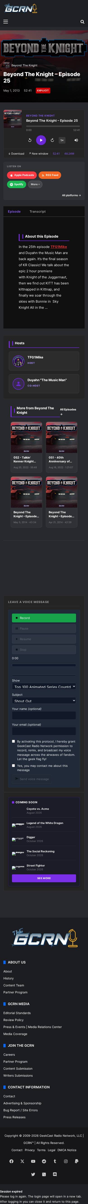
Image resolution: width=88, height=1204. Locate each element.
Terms (41, 1150)
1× (62, 140)
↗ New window (38, 153)
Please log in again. (13, 1196)
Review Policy (13, 1020)
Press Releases (14, 1117)
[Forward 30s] (52, 140)
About (7, 971)
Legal (51, 1150)
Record (25, 618)
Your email (26, 724)
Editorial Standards (17, 1013)
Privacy (30, 1150)
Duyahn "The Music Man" (47, 380)
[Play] (41, 140)
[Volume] (76, 140)
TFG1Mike (59, 247)
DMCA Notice (67, 1150)
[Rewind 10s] (29, 140)
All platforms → (71, 195)
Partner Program (15, 992)
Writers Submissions (18, 1075)
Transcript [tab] (38, 211)
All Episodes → (68, 412)
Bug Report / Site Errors (20, 1110)
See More (44, 878)
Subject (17, 694)
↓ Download (16, 153)
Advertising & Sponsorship (22, 1103)
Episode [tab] (14, 211)
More (35, 184)
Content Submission (17, 1068)
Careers (9, 1054)
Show (16, 680)
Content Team (13, 985)
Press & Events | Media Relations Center (32, 1027)
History (8, 978)
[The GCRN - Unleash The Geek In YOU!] (20, 8)
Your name (27, 709)
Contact (9, 1096)
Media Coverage (15, 1034)
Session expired (11, 1191)
